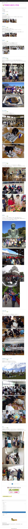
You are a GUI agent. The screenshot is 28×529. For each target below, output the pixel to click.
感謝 (2, 426)
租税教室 (3, 13)
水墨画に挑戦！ (4, 310)
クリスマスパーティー (5, 162)
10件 (7, 11)
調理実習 (3, 40)
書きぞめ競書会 (4, 110)
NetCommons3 (5, 0)
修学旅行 (3, 215)
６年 (8, 14)
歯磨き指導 (3, 26)
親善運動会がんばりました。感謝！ (7, 358)
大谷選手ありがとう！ (5, 57)
